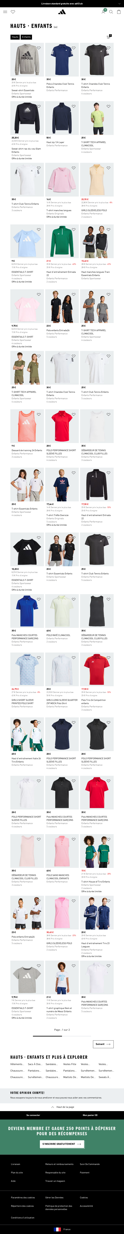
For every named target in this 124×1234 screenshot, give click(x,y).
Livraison (15, 1164)
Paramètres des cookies (23, 1198)
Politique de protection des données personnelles (58, 1207)
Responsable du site (55, 1173)
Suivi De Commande (90, 1164)
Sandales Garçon (51, 1071)
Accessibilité (86, 1206)
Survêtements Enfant (36, 1077)
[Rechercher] (111, 12)
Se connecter (33, 1115)
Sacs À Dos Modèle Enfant (34, 1064)
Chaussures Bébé (17, 1077)
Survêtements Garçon (89, 1071)
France (66, 1229)
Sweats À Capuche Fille (104, 1077)
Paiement (84, 1173)
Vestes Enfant (102, 1064)
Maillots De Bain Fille (87, 1077)
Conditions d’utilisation (22, 1218)
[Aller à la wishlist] (13, 12)
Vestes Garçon (85, 1064)
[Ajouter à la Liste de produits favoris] (38, 48)
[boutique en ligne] (62, 13)
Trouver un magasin (55, 1181)
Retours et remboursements (59, 1164)
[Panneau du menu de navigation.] (5, 12)
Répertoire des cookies (22, 1206)
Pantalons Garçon (33, 1071)
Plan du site (17, 1173)
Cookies (84, 1198)
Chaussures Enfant (17, 1071)
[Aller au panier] (119, 12)
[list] (56, 37)
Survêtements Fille (106, 1071)
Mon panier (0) (90, 1115)
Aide (13, 1181)
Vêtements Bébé (16, 1064)
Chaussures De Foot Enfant (52, 1077)
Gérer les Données (54, 1198)
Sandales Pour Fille (51, 1064)
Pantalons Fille (69, 1071)
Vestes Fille (69, 1064)
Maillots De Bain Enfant (70, 1077)
